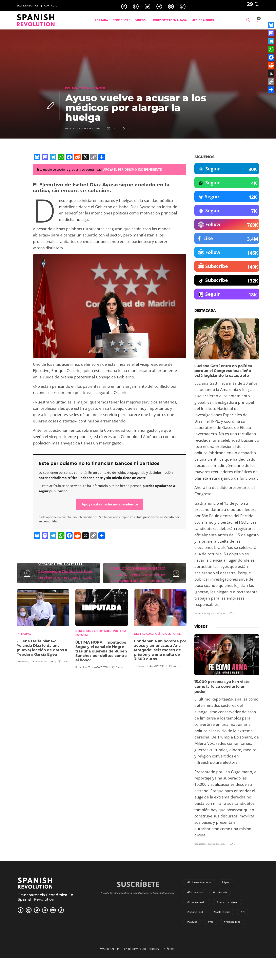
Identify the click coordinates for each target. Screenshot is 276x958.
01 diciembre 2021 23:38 (41, 661)
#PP (243, 912)
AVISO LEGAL (107, 949)
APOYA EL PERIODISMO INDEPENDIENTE (132, 169)
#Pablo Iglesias (221, 912)
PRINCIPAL (99, 88)
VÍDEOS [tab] (201, 626)
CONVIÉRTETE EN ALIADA (170, 20)
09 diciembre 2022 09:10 (90, 128)
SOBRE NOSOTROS (27, 5)
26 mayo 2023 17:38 (97, 667)
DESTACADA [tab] (205, 310)
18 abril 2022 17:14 (155, 666)
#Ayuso (226, 882)
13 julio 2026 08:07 (216, 843)
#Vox (210, 921)
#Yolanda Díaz (232, 921)
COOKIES (154, 949)
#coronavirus (195, 892)
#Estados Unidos (196, 902)
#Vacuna (192, 921)
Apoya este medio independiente (110, 504)
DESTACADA (47, 564)
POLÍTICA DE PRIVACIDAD (131, 949)
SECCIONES (120, 20)
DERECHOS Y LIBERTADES (93, 630)
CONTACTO (50, 5)
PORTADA (101, 20)
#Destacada (220, 892)
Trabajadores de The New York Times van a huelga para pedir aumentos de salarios (65, 577)
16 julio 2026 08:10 (216, 613)
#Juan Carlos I (195, 912)
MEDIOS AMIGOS (203, 20)
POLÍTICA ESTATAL (77, 88)
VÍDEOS (140, 20)
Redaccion (71, 128)
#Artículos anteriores (199, 882)
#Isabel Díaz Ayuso (227, 902)
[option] (43, 626)
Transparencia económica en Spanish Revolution (45, 897)
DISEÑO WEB (169, 949)
